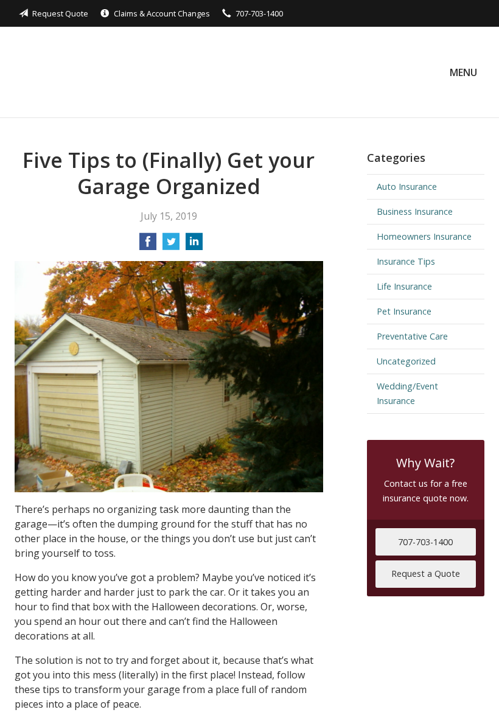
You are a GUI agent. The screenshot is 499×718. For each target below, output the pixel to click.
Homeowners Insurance (424, 236)
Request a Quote (425, 573)
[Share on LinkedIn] (194, 245)
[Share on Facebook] (147, 245)
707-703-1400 (259, 13)
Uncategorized (406, 361)
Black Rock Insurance (101, 72)
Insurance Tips (406, 261)
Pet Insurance (404, 311)
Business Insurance (415, 211)
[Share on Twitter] (171, 245)
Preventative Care (412, 336)
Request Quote (60, 13)
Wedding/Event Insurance (407, 393)
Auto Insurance (407, 186)
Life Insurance (404, 286)
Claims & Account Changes (162, 13)
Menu (463, 72)
